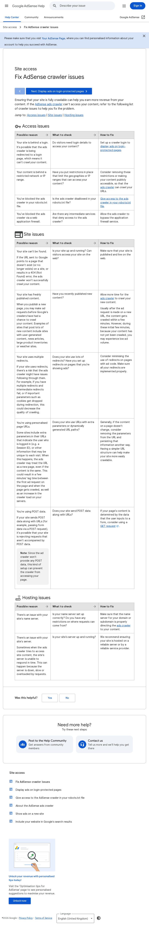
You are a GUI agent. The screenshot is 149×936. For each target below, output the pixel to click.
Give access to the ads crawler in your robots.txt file (115, 202)
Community (32, 17)
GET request (108, 526)
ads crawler (107, 187)
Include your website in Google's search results (44, 821)
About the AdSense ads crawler (34, 805)
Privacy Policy (26, 918)
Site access (17, 773)
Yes (50, 697)
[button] (6, 5)
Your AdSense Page (53, 38)
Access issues (36, 115)
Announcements (53, 17)
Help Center (12, 17)
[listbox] (75, 918)
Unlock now (19, 900)
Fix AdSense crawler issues (33, 781)
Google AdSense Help (28, 6)
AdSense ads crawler (49, 104)
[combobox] (87, 6)
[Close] (144, 36)
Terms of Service (43, 918)
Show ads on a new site (30, 813)
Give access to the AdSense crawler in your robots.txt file (50, 797)
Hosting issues (73, 115)
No (67, 697)
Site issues (55, 115)
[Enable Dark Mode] (98, 918)
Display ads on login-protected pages (38, 789)
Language (65, 913)
